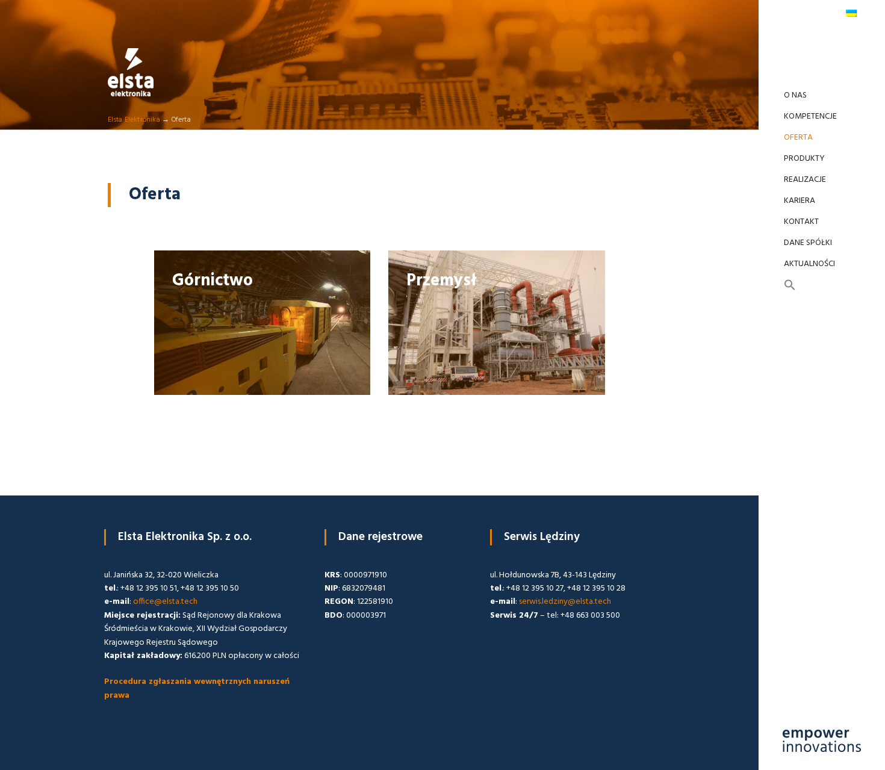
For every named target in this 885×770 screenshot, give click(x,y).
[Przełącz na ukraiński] (851, 13)
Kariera (799, 201)
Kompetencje (810, 116)
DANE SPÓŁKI (808, 243)
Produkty (804, 159)
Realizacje (805, 180)
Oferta (798, 137)
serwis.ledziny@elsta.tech (565, 602)
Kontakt (801, 222)
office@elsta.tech (165, 602)
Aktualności (809, 264)
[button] (821, 286)
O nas (795, 95)
